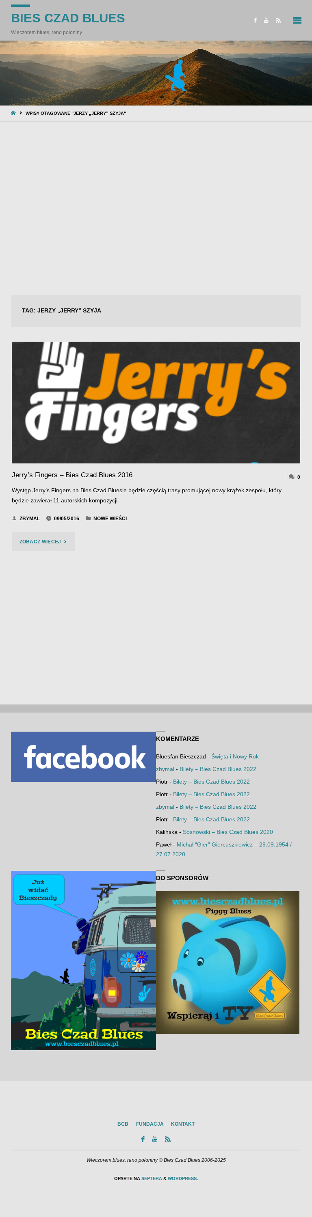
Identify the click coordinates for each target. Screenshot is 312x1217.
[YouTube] (266, 20)
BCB (122, 1124)
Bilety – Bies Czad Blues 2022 (218, 769)
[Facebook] (255, 20)
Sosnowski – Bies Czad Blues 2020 (228, 832)
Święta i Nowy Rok (235, 757)
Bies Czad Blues (68, 18)
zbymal (165, 769)
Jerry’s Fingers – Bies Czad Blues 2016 (72, 475)
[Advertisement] (156, 209)
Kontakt (183, 1124)
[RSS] (278, 20)
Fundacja (150, 1124)
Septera (151, 1178)
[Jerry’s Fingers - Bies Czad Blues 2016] (156, 402)
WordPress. (183, 1178)
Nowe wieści (110, 518)
